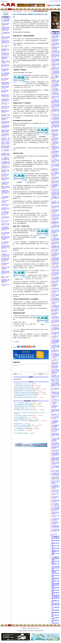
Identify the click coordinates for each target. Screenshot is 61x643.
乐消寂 (55, 573)
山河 (52, 566)
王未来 (56, 570)
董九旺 (55, 610)
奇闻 (25, 8)
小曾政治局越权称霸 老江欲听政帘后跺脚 (27, 404)
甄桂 (52, 582)
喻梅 (54, 598)
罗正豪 (53, 559)
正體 (53, 1)
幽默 (17, 8)
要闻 (6, 8)
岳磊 (58, 595)
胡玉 (52, 573)
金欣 (54, 538)
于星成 (53, 612)
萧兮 (54, 545)
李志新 (53, 575)
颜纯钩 (55, 563)
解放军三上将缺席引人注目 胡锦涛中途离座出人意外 (29, 397)
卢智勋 (53, 578)
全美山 (56, 561)
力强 (56, 543)
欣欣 (58, 612)
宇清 (56, 583)
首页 (2, 8)
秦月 (58, 566)
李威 (52, 596)
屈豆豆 (58, 600)
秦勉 (52, 563)
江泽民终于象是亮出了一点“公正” (25, 383)
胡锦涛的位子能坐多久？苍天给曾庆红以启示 (28, 390)
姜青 (54, 592)
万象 (32, 8)
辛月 (57, 573)
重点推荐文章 (6, 16)
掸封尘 (53, 567)
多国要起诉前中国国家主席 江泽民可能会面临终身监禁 (30, 388)
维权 (51, 8)
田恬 (54, 596)
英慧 (52, 583)
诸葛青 (56, 612)
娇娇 (52, 616)
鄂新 (54, 595)
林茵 (58, 567)
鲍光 (52, 592)
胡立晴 (53, 552)
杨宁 (54, 566)
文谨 (56, 540)
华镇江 (56, 607)
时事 (13, 8)
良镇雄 (56, 578)
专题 (44, 8)
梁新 (58, 607)
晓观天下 (55, 580)
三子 (52, 608)
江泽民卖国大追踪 (21, 423)
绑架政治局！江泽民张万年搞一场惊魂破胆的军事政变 (30, 420)
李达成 (58, 590)
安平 (58, 623)
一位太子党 (54, 617)
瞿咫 (56, 595)
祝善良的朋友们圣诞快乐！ (24, 408)
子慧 (55, 615)
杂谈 (59, 8)
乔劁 (52, 595)
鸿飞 (54, 586)
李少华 (58, 615)
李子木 (56, 553)
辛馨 (52, 600)
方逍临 (53, 553)
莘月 (57, 575)
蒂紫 (58, 580)
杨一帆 (57, 545)
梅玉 (56, 623)
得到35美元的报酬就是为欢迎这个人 (26, 418)
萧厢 (52, 554)
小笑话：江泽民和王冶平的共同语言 (26, 426)
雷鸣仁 (53, 562)
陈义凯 (53, 579)
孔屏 (52, 538)
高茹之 (58, 587)
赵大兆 (53, 620)
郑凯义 (55, 548)
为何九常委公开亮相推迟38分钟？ (25, 417)
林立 (14, 16)
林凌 (52, 613)
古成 (57, 563)
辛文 (54, 540)
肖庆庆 (57, 598)
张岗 (55, 620)
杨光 (58, 558)
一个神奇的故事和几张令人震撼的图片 (26, 428)
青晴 (52, 591)
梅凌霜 (57, 538)
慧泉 (58, 583)
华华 (58, 596)
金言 (58, 578)
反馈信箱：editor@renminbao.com (30, 628)
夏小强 (55, 587)
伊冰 (56, 603)
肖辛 (58, 553)
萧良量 (57, 592)
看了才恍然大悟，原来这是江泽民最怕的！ (27, 425)
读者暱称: (15, 373)
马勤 (54, 603)
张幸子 (53, 561)
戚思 (52, 598)
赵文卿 (53, 590)
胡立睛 (53, 570)
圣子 (56, 566)
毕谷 (52, 580)
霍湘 (57, 617)
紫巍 (57, 610)
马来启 (53, 558)
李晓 (55, 604)
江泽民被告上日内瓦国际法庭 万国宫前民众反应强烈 (30, 392)
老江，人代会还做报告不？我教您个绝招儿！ (28, 402)
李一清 (53, 607)
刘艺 (52, 623)
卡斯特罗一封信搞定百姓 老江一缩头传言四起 (28, 406)
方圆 (52, 569)
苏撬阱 (55, 600)
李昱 (52, 545)
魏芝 (54, 623)
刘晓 (52, 540)
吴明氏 (56, 567)
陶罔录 (53, 584)
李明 (54, 543)
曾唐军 (54, 571)
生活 (36, 8)
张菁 (58, 561)
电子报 (59, 1)
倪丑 (52, 610)
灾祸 (29, 8)
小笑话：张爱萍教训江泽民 (24, 433)
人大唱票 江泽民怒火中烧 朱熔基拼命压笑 (27, 385)
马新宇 (56, 558)
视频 (55, 8)
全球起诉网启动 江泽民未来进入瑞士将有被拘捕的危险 (30, 394)
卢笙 (54, 618)
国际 (21, 8)
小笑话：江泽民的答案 (23, 430)
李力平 (53, 588)
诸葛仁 (53, 604)
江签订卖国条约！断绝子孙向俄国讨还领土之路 (29, 409)
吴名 (52, 548)
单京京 (53, 615)
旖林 (56, 596)
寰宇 (47, 8)
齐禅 (58, 603)
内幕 (10, 8)
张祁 (57, 620)
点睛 (54, 583)
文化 (40, 8)
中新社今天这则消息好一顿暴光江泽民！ (27, 387)
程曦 (52, 543)
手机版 (56, 1)
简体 (51, 1)
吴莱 (52, 603)
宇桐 (55, 575)
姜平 (55, 590)
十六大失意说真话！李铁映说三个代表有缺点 (28, 415)
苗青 (52, 587)
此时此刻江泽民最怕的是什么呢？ (26, 395)
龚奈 (57, 548)
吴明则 (56, 584)
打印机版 (16, 341)
